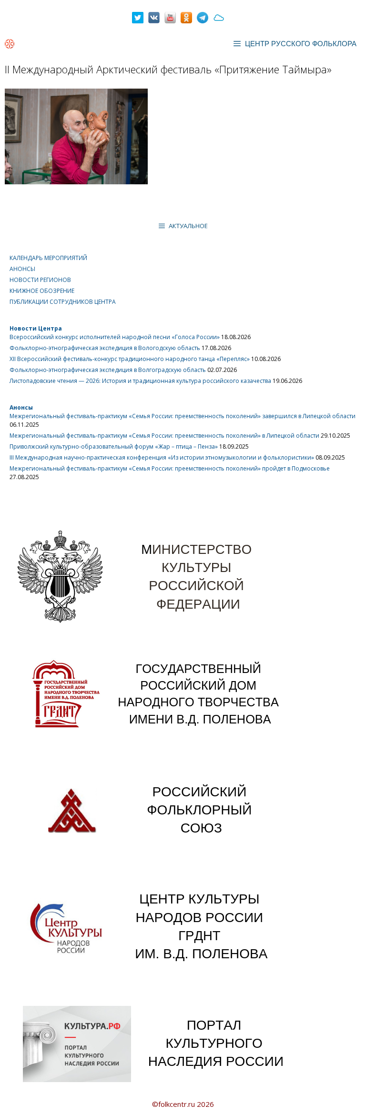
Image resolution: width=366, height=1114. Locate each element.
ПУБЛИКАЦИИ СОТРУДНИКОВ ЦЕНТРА (63, 302)
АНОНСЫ (22, 269)
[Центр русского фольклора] (9, 43)
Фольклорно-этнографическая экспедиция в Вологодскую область (105, 348)
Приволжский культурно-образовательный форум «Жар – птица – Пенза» (114, 446)
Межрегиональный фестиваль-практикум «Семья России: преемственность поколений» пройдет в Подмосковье (170, 468)
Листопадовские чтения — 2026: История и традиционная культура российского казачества (140, 381)
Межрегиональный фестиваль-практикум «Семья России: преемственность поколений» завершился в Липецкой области (183, 416)
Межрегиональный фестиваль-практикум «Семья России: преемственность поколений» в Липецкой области (164, 436)
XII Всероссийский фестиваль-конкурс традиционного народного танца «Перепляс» (130, 359)
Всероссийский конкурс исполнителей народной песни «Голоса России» (115, 337)
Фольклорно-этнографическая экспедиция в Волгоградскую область (108, 370)
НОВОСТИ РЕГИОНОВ (40, 280)
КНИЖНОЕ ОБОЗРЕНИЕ (42, 291)
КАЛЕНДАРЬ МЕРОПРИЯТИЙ (48, 258)
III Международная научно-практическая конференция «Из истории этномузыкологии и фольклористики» (162, 457)
